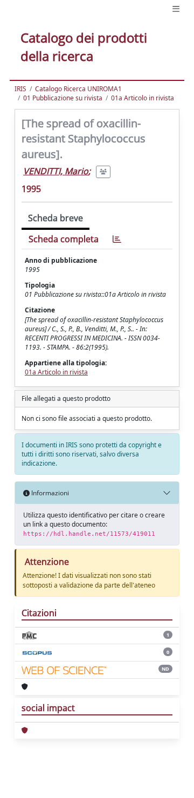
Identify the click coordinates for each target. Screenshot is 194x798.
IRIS (20, 88)
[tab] (117, 239)
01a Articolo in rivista (142, 98)
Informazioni (49, 492)
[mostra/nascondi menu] (175, 9)
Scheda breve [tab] (55, 218)
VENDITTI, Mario (55, 171)
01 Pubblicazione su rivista (62, 98)
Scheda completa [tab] (64, 239)
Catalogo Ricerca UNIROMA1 (78, 88)
